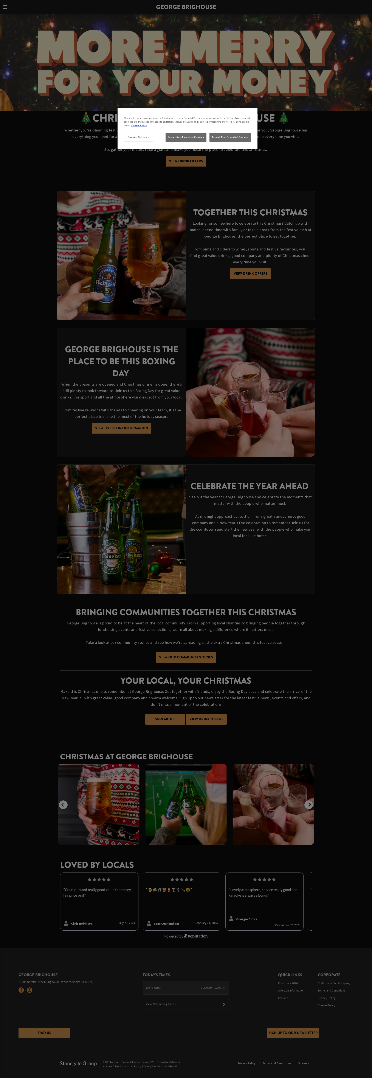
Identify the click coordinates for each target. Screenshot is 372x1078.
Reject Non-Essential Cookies (186, 137)
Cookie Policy (139, 125)
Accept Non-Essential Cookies (230, 137)
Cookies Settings (138, 137)
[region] (187, 128)
